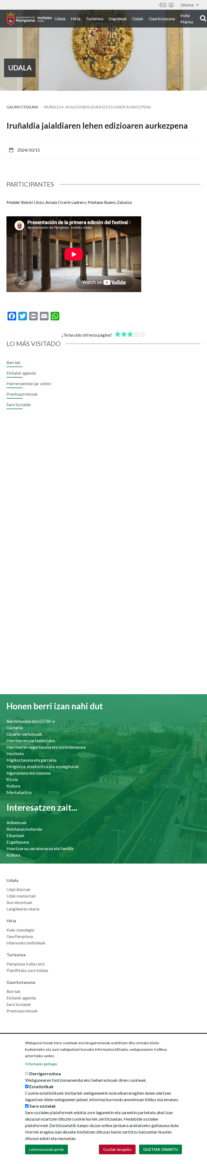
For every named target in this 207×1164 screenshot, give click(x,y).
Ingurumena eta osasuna (28, 772)
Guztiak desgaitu (117, 1149)
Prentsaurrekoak (22, 393)
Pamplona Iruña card (25, 963)
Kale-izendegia (20, 929)
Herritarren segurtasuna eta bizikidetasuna (46, 746)
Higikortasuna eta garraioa (31, 759)
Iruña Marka (186, 18)
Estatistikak (41, 1086)
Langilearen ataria (22, 908)
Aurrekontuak (19, 902)
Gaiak (137, 18)
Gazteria (14, 727)
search (202, 18)
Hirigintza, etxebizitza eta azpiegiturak (42, 766)
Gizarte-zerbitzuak (24, 734)
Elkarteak (15, 835)
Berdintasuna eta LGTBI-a (30, 721)
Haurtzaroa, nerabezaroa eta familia (39, 848)
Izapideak (118, 18)
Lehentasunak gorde (46, 1149)
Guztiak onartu (160, 1149)
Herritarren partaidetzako (30, 740)
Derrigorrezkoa (45, 1073)
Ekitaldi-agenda (21, 372)
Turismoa (94, 18)
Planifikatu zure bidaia (27, 970)
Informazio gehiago (41, 1064)
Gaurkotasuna (162, 18)
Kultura (13, 785)
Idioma (187, 4)
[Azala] (29, 18)
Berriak (13, 362)
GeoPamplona (19, 936)
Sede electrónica (171, 5)
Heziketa (15, 753)
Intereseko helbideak (26, 942)
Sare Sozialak (18, 404)
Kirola (12, 779)
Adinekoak (16, 822)
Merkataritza (19, 792)
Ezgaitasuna (17, 841)
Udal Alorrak (18, 889)
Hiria (75, 18)
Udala (59, 18)
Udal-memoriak (21, 895)
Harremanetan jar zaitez (162, 5)
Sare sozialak (42, 1105)
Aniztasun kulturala (24, 828)
